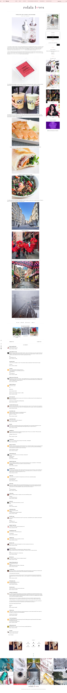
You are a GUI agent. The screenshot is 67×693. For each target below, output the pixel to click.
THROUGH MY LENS (32, 13)
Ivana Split (10, 569)
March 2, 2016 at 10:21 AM (13, 458)
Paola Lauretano (11, 453)
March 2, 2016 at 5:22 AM (13, 416)
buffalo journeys (11, 625)
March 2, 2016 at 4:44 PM (13, 506)
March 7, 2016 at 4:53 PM (13, 627)
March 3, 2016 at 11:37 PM (13, 589)
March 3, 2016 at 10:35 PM (13, 584)
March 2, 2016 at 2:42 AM (13, 374)
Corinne (10, 493)
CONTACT (24, 1)
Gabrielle (10, 430)
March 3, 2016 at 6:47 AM (13, 545)
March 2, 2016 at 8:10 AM (13, 441)
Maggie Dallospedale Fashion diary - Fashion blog (16, 565)
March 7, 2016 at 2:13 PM (13, 622)
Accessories (11, 464)
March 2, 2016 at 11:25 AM (13, 472)
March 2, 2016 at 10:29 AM (13, 465)
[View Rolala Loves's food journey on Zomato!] (52, 130)
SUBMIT (53, 37)
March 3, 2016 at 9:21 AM (13, 559)
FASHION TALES (11, 461)
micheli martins (11, 509)
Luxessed (10, 364)
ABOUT (20, 1)
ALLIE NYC (11, 516)
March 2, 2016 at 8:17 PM (13, 527)
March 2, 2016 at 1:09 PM (13, 490)
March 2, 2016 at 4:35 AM (13, 408)
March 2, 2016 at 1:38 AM (13, 348)
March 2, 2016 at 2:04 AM (13, 365)
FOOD (19, 13)
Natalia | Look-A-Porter (12, 377)
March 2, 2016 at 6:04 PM (13, 522)
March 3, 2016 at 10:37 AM (13, 566)
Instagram (16, 512)
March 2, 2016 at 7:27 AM (13, 436)
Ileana (10, 501)
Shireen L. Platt (11, 444)
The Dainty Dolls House (12, 404)
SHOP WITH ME (48, 1)
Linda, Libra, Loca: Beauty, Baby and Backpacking (16, 400)
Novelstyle (11, 505)
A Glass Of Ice (15, 434)
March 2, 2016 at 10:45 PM (13, 534)
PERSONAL (24, 13)
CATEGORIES (42, 1)
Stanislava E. (11, 468)
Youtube (20, 512)
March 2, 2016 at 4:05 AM (13, 381)
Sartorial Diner (15, 614)
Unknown (10, 610)
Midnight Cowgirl (11, 525)
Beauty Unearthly (12, 346)
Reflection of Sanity (15, 449)
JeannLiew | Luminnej (12, 592)
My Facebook (11, 457)
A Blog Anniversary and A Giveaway (53, 87)
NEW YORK (21, 13)
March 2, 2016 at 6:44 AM (13, 421)
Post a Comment (10, 634)
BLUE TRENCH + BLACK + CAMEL (18, 392)
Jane (10, 630)
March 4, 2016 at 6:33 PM (13, 615)
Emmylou (10, 439)
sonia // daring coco (12, 351)
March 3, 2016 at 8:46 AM (13, 554)
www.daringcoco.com (12, 357)
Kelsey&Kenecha (12, 530)
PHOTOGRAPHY (27, 13)
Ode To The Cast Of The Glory (53, 102)
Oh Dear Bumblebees (12, 489)
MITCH (10, 483)
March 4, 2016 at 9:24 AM (13, 607)
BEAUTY (17, 13)
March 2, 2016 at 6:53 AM (13, 427)
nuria (10, 368)
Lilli (9, 424)
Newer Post (11, 341)
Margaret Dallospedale (12, 562)
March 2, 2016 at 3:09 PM (13, 498)
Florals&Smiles (11, 533)
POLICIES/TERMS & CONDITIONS (33, 1)
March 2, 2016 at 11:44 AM (13, 480)
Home (16, 1)
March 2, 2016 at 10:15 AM (13, 450)
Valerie (10, 475)
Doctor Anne (11, 396)
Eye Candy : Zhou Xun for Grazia (53, 117)
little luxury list (11, 548)
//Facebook (11, 512)
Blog (14, 512)
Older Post (39, 341)
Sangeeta (10, 537)
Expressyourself (11, 456)
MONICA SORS (11, 384)
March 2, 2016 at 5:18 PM (13, 513)
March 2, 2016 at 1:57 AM (13, 358)
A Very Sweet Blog (12, 618)
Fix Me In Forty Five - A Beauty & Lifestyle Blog (16, 413)
